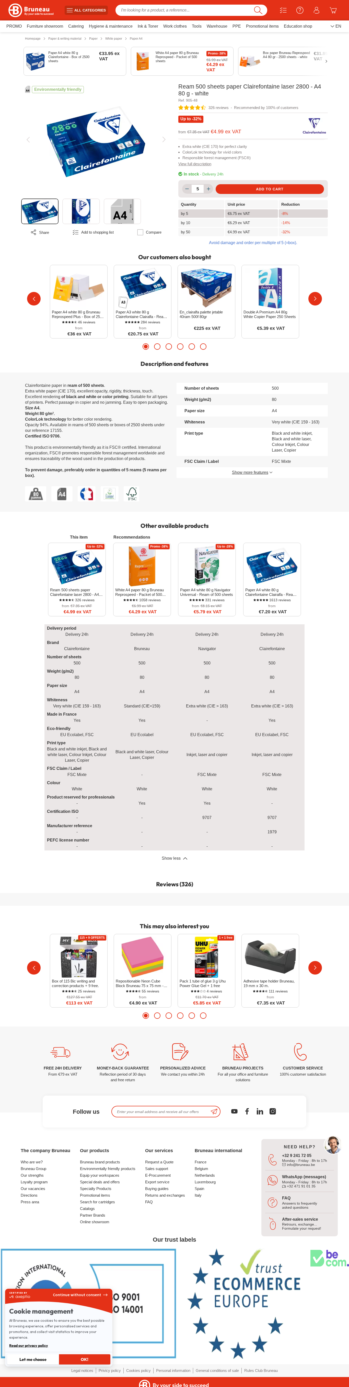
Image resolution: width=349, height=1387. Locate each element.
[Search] (258, 10)
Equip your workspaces (99, 1175)
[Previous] (28, 139)
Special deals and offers (100, 1182)
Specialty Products (95, 1188)
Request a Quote (159, 1162)
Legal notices (82, 1370)
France (200, 1162)
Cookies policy (138, 1370)
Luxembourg (205, 1182)
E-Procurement (158, 1175)
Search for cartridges (97, 1202)
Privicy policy (110, 1370)
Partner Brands (92, 1215)
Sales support (156, 1168)
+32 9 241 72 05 (296, 1155)
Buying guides (157, 1188)
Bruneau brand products (100, 1162)
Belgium (201, 1168)
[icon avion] (214, 1111)
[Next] (164, 139)
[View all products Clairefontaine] (314, 125)
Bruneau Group (33, 1168)
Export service (157, 1182)
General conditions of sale (217, 1370)
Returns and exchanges (165, 1195)
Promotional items (95, 1195)
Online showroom (94, 1222)
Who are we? (32, 1162)
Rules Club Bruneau (261, 1370)
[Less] (187, 189)
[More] (208, 189)
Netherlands (205, 1175)
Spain (199, 1188)
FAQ (149, 1202)
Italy (198, 1195)
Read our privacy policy (28, 1345)
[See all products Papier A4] (27, 89)
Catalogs (87, 1208)
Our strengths (32, 1175)
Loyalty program (34, 1182)
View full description (194, 164)
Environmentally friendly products (107, 1168)
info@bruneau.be (300, 1165)
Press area (30, 1202)
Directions (29, 1195)
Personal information (173, 1370)
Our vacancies (33, 1188)
